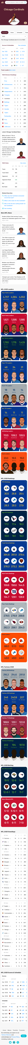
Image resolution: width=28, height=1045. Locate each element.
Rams (6, 959)
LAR (23, 1010)
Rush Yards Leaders (8, 315)
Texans (6, 875)
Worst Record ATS (7, 799)
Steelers (6, 855)
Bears (6, 922)
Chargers (7, 891)
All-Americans (8, 84)
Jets (5, 849)
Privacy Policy (15, 1037)
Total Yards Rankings (8, 543)
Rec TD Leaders (6, 408)
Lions (5, 933)
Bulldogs (6, 102)
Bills (5, 842)
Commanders (8, 913)
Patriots (6, 838)
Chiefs (6, 895)
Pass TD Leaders (7, 363)
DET (17, 62)
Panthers (7, 939)
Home (4, 1030)
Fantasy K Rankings (8, 740)
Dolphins (6, 845)
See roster (12, 70)
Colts (5, 878)
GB (23, 996)
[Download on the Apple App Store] (10, 1042)
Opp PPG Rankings (7, 512)
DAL (13, 985)
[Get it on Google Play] (14, 1042)
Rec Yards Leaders (7, 338)
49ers (6, 962)
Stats (12, 32)
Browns (6, 865)
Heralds (6, 109)
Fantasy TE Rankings (8, 718)
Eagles (6, 906)
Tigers (6, 105)
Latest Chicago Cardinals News (11, 132)
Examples (22, 1030)
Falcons (6, 946)
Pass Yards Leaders (8, 293)
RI (16, 65)
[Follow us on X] (18, 1042)
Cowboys (6, 909)
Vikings (6, 929)
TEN (13, 992)
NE (12, 989)
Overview (4, 32)
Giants (6, 916)
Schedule (19, 32)
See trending (8, 208)
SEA (23, 1007)
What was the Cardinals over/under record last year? (14, 197)
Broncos (6, 888)
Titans (6, 882)
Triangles (7, 95)
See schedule (22, 45)
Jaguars (6, 871)
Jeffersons (7, 126)
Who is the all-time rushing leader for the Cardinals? (15, 204)
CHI (12, 1014)
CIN (13, 996)
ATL (12, 1021)
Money (9, 1030)
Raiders (6, 898)
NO (23, 989)
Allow (23, 1036)
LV (23, 992)
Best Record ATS (7, 768)
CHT (17, 58)
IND (23, 1017)
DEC (17, 51)
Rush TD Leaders (7, 385)
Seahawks (7, 955)
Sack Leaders (6, 454)
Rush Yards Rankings (8, 573)
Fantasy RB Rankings (8, 670)
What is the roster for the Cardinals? (14, 200)
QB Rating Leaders (7, 431)
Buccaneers (7, 942)
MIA (23, 982)
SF (12, 1010)
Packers (6, 926)
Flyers (6, 123)
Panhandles (7, 116)
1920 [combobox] (3, 36)
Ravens (6, 858)
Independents (8, 91)
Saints (6, 949)
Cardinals (7, 966)
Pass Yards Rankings (8, 604)
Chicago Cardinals (14, 9)
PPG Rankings (6, 482)
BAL (12, 1017)
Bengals (6, 862)
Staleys (6, 88)
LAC (13, 982)
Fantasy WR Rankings (8, 693)
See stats (23, 163)
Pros (5, 81)
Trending (15, 1030)
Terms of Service (6, 1035)
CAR (23, 985)
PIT (23, 1021)
